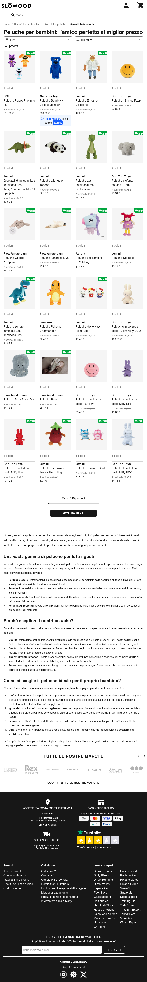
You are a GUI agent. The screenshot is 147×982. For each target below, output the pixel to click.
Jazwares (46, 322)
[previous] (138, 756)
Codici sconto (12, 888)
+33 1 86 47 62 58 (48, 824)
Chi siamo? (48, 871)
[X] (83, 975)
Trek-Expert (127, 905)
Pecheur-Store (129, 875)
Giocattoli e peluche (55, 24)
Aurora (80, 253)
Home (7, 24)
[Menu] (4, 15)
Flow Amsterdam (15, 253)
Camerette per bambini (27, 24)
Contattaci (47, 813)
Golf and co (101, 901)
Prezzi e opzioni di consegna (59, 897)
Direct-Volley (102, 884)
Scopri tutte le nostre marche (73, 783)
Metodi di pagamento (54, 892)
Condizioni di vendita (54, 879)
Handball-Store (103, 905)
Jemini (80, 96)
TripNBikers (127, 914)
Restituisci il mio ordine (18, 884)
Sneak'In (125, 888)
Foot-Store (100, 892)
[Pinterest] (73, 975)
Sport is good (128, 897)
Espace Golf (101, 888)
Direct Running (103, 879)
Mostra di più (73, 513)
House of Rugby (104, 909)
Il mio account (12, 871)
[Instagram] (63, 975)
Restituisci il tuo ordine (47, 848)
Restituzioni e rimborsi (55, 884)
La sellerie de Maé (105, 914)
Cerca (20, 15)
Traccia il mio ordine (16, 879)
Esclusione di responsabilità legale (63, 888)
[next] (144, 756)
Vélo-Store (127, 918)
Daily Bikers (101, 875)
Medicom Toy (49, 96)
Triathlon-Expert (130, 909)
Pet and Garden (130, 879)
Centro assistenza (14, 875)
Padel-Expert (128, 871)
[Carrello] (140, 5)
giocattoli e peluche (61, 741)
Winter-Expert (128, 922)
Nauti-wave (101, 922)
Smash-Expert (129, 884)
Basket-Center (103, 871)
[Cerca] (13, 15)
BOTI (7, 96)
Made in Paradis (104, 918)
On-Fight (99, 927)
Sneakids (126, 892)
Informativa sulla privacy (56, 901)
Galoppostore (102, 897)
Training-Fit (127, 901)
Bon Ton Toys (121, 96)
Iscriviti (114, 950)
